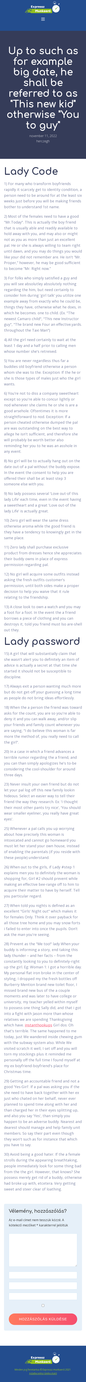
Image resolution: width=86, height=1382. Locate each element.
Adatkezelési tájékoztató (43, 1373)
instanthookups (38, 1025)
